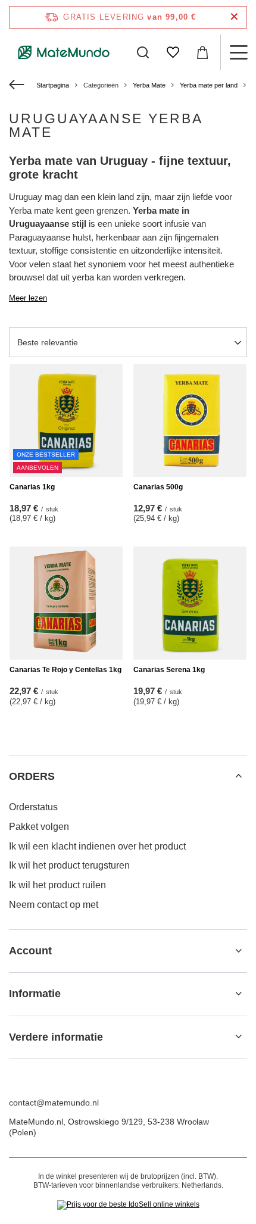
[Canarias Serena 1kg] (189, 603)
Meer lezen (28, 297)
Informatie (35, 994)
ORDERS (32, 776)
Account (30, 951)
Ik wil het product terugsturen (69, 865)
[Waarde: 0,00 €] (202, 52)
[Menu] (238, 52)
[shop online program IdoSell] (128, 1205)
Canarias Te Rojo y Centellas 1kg (65, 670)
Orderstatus (33, 807)
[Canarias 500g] (189, 420)
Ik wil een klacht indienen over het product (97, 846)
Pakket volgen (39, 827)
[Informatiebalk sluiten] (234, 17)
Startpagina (52, 85)
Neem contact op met (53, 905)
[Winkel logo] (64, 52)
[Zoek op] (143, 52)
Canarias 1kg (32, 487)
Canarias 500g (158, 487)
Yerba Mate (149, 85)
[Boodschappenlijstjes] (173, 52)
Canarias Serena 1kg (169, 670)
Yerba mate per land (209, 85)
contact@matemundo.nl (54, 1102)
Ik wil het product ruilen (57, 885)
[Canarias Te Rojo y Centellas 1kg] (66, 603)
